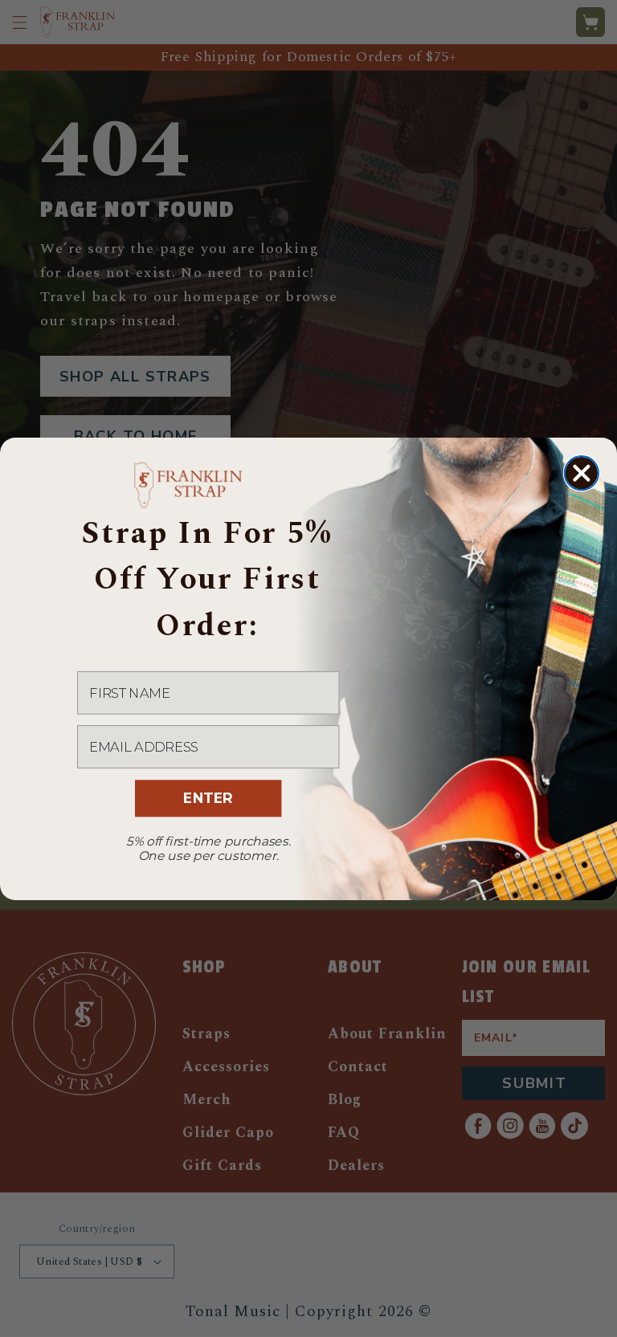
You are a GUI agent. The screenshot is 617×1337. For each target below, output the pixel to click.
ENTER (207, 797)
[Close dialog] (582, 473)
